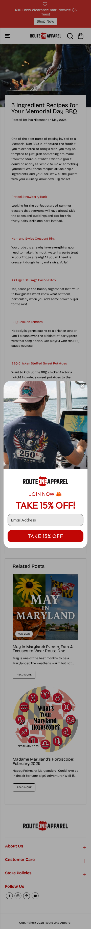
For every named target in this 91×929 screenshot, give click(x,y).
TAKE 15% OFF (45, 536)
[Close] (82, 386)
